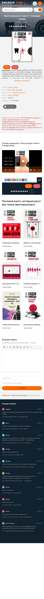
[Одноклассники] (11, 180)
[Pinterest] (23, 180)
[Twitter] (26, 180)
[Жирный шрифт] (4, 347)
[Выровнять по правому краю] (20, 347)
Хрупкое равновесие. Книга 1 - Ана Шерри (17, 481)
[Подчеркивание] (10, 347)
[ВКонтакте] (6, 180)
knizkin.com (6, 395)
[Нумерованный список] (27, 347)
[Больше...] (31, 347)
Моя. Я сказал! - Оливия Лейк (13, 455)
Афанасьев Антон (19, 92)
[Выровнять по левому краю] (14, 347)
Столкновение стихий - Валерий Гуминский (19, 467)
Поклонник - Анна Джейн (12, 493)
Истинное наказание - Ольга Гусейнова (17, 443)
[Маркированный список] (24, 347)
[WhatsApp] (17, 180)
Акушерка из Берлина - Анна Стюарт (16, 429)
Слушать (10, 107)
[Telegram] (20, 180)
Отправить (22, 388)
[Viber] (14, 180)
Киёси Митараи (13, 95)
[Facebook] (8, 180)
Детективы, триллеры (14, 90)
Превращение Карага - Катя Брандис (16, 417)
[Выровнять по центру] (17, 347)
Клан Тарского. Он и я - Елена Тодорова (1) (18, 517)
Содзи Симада (13, 87)
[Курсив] (7, 347)
